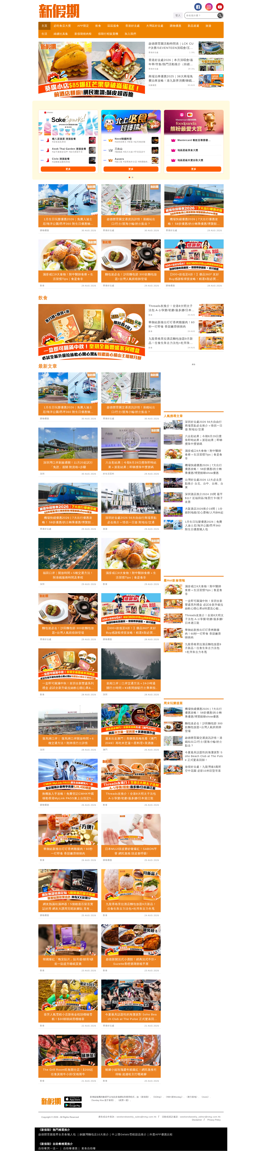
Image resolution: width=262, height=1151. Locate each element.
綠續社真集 (61, 33)
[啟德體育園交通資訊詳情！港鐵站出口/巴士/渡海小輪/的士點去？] (173, 741)
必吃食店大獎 (62, 25)
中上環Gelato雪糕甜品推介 (129, 1134)
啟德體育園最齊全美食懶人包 (57, 1134)
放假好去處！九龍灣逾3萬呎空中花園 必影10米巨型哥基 (203, 768)
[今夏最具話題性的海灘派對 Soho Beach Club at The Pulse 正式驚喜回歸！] (173, 756)
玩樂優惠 (152, 85)
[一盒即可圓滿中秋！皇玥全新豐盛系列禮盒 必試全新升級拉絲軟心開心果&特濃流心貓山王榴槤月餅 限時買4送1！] (173, 604)
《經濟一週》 (123, 1100)
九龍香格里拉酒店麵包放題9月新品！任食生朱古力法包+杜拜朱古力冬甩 (203, 648)
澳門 (105, 749)
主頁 (44, 25)
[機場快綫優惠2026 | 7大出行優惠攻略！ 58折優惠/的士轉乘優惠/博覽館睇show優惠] (173, 468)
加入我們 (130, 33)
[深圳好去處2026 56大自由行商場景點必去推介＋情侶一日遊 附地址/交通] (173, 425)
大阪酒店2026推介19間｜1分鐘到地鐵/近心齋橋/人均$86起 (204, 510)
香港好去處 (132, 25)
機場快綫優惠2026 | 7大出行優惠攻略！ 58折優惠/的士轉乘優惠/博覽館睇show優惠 (203, 469)
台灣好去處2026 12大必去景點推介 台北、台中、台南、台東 (204, 483)
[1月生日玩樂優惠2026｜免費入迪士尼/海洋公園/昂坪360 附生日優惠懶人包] (173, 525)
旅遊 (208, 25)
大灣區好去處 (154, 25)
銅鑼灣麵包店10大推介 (94, 1134)
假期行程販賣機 (108, 33)
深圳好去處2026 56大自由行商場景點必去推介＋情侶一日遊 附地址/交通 (203, 425)
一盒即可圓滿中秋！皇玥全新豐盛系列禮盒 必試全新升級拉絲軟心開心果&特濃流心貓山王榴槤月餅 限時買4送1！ (204, 605)
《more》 (205, 1097)
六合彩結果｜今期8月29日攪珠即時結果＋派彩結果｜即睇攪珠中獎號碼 (203, 440)
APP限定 (83, 25)
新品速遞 (193, 25)
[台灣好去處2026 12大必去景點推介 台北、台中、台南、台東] (173, 483)
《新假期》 (144, 1097)
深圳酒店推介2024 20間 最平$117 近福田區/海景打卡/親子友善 (204, 498)
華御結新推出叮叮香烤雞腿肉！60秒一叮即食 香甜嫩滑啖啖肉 (203, 633)
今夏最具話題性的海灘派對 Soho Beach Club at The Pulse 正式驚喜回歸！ (204, 756)
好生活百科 (108, 473)
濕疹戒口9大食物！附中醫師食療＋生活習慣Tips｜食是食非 (203, 454)
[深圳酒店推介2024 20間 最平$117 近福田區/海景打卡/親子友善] (173, 497)
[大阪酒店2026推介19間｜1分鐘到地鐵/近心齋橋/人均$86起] (173, 512)
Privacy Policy (214, 1120)
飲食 (98, 25)
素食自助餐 (88, 1148)
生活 (44, 33)
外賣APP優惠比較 (161, 1134)
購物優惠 (175, 25)
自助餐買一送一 (48, 1148)
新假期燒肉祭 (83, 33)
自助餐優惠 (70, 1148)
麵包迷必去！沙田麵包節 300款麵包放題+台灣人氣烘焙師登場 (204, 727)
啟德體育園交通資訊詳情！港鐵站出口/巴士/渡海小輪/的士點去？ (203, 741)
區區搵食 (113, 25)
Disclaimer (197, 1120)
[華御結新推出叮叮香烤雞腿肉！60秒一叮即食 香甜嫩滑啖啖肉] (173, 633)
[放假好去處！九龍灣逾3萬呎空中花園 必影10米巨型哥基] (173, 770)
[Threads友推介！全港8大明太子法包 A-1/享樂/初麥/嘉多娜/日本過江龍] (173, 618)
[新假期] (84, 10)
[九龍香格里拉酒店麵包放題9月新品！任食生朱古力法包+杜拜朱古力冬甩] (173, 647)
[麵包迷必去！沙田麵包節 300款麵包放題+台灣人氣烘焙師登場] (173, 727)
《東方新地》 (192, 1097)
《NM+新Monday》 (174, 1097)
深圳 (42, 473)
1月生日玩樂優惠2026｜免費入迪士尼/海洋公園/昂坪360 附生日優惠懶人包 (203, 525)
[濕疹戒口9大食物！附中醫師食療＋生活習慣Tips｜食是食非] (173, 454)
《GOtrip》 (157, 1097)
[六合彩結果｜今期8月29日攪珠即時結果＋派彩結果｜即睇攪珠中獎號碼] (173, 439)
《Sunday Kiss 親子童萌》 (102, 1100)
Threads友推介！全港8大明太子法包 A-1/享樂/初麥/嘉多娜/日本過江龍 (204, 619)
